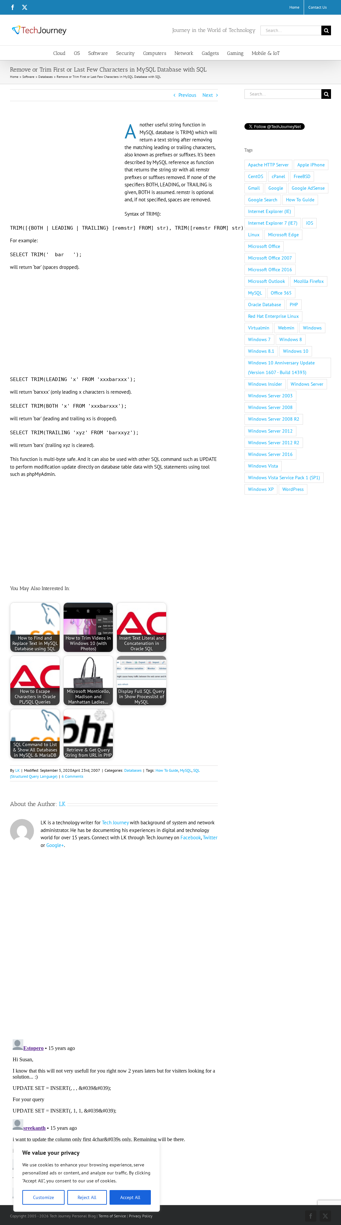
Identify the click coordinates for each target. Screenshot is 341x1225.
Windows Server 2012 (270, 431)
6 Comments (72, 776)
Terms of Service (112, 1215)
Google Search (262, 200)
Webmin (286, 328)
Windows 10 (295, 351)
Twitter (210, 837)
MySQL (185, 770)
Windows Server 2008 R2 (273, 419)
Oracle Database (264, 304)
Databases (133, 770)
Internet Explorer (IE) (269, 211)
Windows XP (261, 489)
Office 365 (281, 293)
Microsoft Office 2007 (270, 258)
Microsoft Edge (283, 235)
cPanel (278, 176)
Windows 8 (290, 339)
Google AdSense (308, 188)
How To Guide (167, 770)
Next (207, 95)
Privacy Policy (141, 1215)
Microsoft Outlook (266, 281)
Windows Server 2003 (270, 396)
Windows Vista (263, 466)
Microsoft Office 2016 (270, 270)
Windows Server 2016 (270, 454)
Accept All (130, 1197)
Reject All (87, 1197)
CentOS (255, 176)
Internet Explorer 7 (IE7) (272, 223)
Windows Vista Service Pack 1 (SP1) (284, 478)
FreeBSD (302, 176)
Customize (43, 1197)
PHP (294, 304)
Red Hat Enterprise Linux (273, 316)
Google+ (55, 845)
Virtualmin (258, 328)
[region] (86, 1177)
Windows (312, 328)
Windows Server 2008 (270, 407)
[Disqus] (114, 940)
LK (17, 770)
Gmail (254, 188)
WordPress (293, 489)
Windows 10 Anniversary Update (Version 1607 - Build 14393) (281, 367)
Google (275, 188)
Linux (253, 235)
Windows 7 (259, 339)
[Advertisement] (66, 170)
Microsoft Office (264, 246)
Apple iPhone (311, 165)
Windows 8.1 (261, 351)
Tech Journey (115, 822)
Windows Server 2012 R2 (273, 443)
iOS (309, 223)
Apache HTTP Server (268, 165)
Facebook (190, 837)
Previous (187, 95)
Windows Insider (265, 384)
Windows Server (307, 384)
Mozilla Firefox (309, 281)
